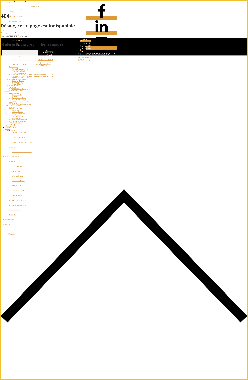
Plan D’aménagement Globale (18, 121)
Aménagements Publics (16, 90)
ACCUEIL (12, 8)
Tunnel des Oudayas (18, 71)
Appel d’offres (49, 54)
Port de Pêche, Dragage (20, 89)
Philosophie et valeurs (15, 21)
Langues (7, 129)
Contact (47, 58)
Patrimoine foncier (14, 122)
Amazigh (13, 130)
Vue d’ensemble (17, 109)
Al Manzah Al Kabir (18, 116)
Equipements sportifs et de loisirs (22, 101)
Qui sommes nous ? (34, 6)
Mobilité (14, 128)
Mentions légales (50, 57)
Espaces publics (17, 95)
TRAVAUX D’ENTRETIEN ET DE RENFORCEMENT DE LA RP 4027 (33, 76)
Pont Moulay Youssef (18, 70)
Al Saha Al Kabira (17, 112)
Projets (6, 113)
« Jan (81, 51)
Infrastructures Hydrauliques (17, 79)
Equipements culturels (19, 99)
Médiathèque (49, 51)
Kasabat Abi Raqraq (18, 113)
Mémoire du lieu (13, 85)
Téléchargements (10, 126)
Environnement (13, 88)
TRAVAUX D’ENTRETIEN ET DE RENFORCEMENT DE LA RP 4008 (33, 74)
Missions (11, 11)
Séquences (12, 107)
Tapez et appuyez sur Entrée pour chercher (14, 2)
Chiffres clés (12, 124)
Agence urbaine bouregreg (13, 105)
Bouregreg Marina (18, 81)
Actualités (8, 127)
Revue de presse (50, 52)
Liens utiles (48, 55)
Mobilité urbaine (13, 67)
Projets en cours (14, 93)
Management (44, 64)
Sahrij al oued (16, 115)
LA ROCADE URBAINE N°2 (20, 78)
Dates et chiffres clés (15, 16)
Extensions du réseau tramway (21, 104)
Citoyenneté (12, 98)
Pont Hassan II (16, 68)
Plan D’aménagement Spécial (18, 119)
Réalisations (8, 30)
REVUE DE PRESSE (15, 9)
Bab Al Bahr (16, 110)
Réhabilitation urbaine (19, 132)
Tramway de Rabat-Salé (19, 73)
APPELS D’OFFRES (15, 11)
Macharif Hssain (17, 118)
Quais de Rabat (17, 82)
